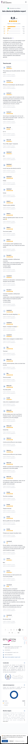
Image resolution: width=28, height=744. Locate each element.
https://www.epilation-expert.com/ (12, 657)
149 (18, 632)
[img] (13, 38)
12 (12, 632)
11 (9, 632)
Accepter (5, 741)
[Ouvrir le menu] (26, 2)
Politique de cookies (19, 741)
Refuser (11, 741)
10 (22, 629)
